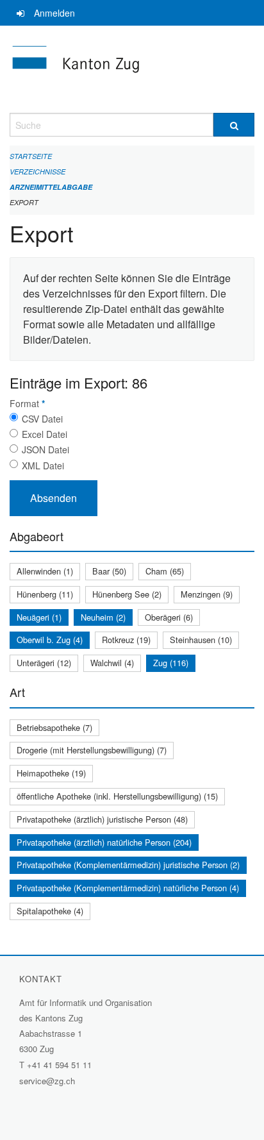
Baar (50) (109, 571)
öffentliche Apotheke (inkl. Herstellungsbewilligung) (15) (117, 796)
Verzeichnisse (37, 171)
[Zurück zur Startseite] (132, 69)
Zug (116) (170, 663)
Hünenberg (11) (45, 594)
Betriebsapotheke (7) (54, 727)
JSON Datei (45, 449)
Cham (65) (164, 571)
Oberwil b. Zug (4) (50, 639)
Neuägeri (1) (39, 617)
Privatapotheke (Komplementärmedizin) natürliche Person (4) (128, 888)
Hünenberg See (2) (126, 594)
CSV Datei (42, 418)
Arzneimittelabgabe (51, 187)
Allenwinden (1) (45, 571)
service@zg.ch (47, 1081)
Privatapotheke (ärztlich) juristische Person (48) (102, 819)
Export (24, 202)
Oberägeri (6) (169, 617)
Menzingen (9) (207, 594)
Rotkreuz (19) (126, 639)
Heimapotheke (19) (51, 773)
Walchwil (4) (112, 663)
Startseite (31, 156)
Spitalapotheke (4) (50, 911)
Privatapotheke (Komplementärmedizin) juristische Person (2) (128, 865)
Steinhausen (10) (201, 639)
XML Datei (43, 465)
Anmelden (54, 12)
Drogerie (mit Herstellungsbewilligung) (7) (92, 750)
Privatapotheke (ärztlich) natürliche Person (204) (104, 842)
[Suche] (233, 125)
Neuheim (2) (103, 617)
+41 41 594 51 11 (59, 1065)
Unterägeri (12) (44, 663)
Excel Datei (44, 434)
